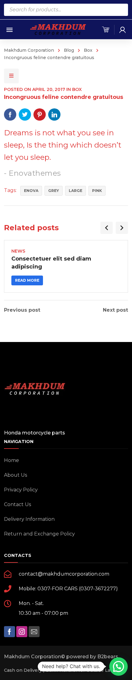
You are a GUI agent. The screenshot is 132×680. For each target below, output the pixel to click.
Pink (97, 190)
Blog (69, 50)
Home (11, 460)
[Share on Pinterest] (39, 114)
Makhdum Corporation (29, 50)
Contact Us (17, 504)
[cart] (105, 30)
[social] (9, 631)
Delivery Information (29, 519)
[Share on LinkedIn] (54, 114)
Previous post (22, 310)
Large (75, 190)
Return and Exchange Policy (39, 534)
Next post (115, 310)
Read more (27, 280)
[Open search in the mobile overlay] (66, 10)
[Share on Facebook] (10, 114)
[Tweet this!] (25, 114)
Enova (31, 190)
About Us (15, 475)
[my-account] (122, 29)
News (18, 251)
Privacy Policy (21, 490)
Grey (53, 190)
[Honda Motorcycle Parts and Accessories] (58, 29)
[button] (118, 666)
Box (88, 50)
